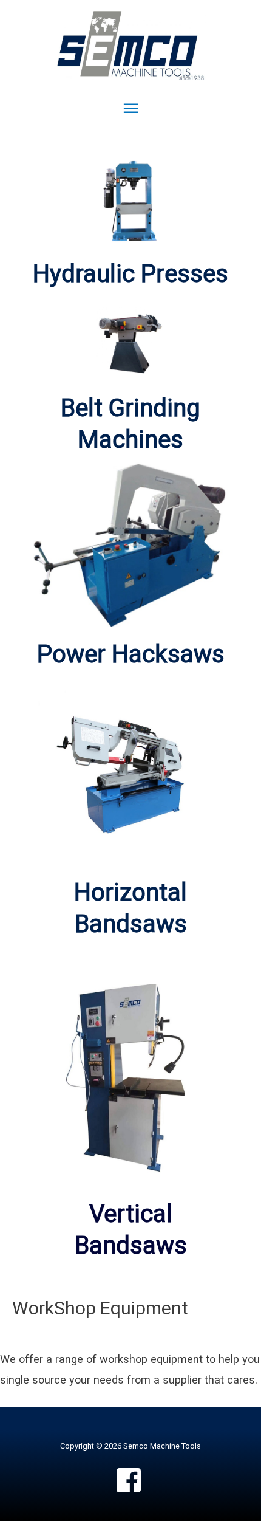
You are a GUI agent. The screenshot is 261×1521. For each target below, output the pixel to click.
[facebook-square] (130, 1480)
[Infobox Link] (131, 424)
